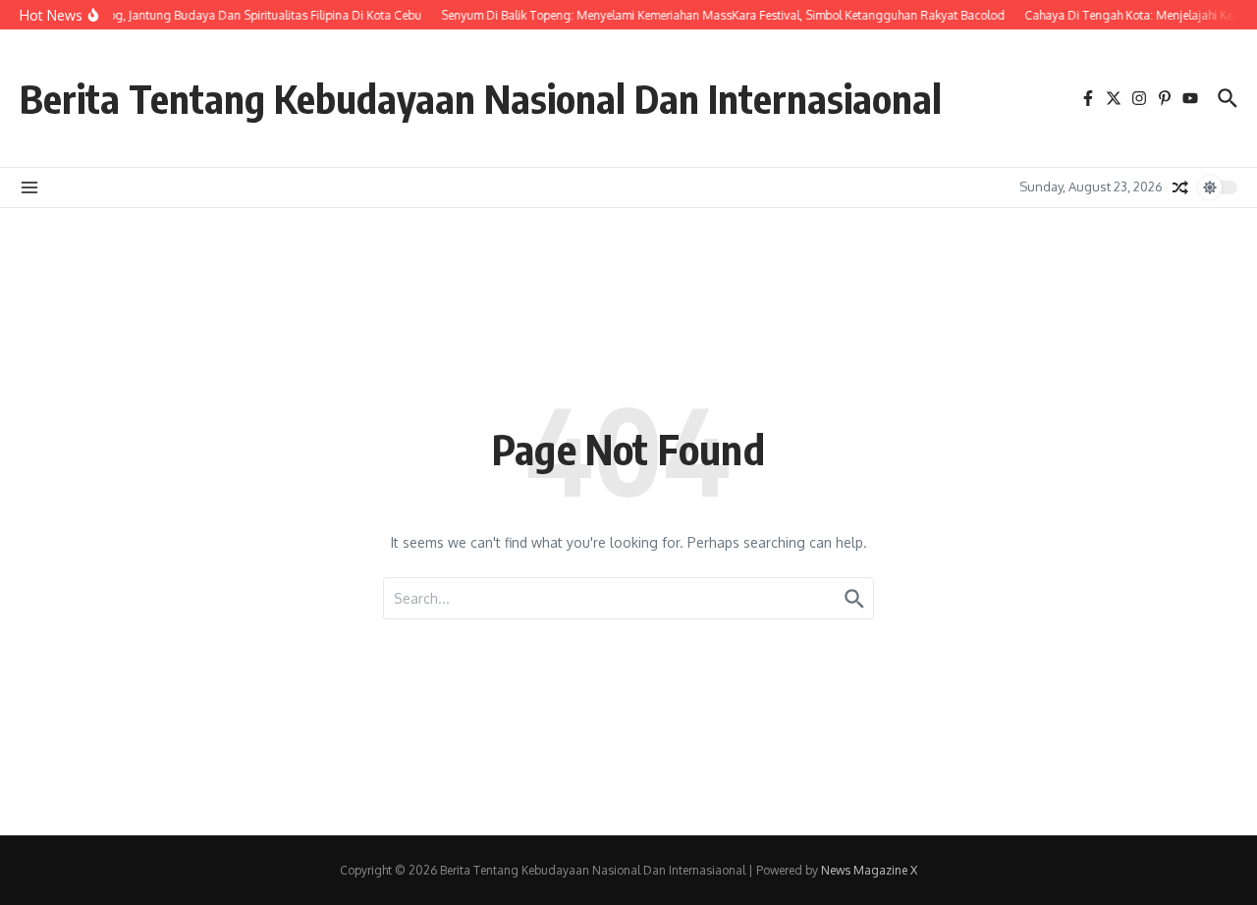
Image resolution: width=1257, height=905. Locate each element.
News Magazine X (869, 870)
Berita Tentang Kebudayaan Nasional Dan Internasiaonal (481, 98)
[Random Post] (1180, 187)
